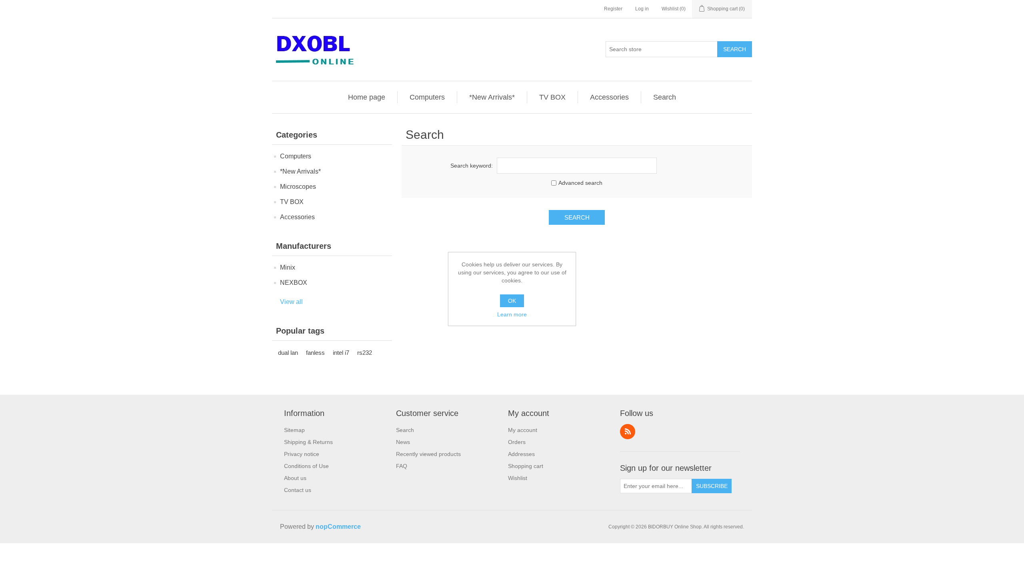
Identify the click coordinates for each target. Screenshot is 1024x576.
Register (613, 9)
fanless (315, 352)
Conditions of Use (306, 466)
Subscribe (712, 486)
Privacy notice (301, 454)
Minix (287, 267)
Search (734, 49)
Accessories (609, 97)
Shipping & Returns (308, 442)
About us (295, 478)
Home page (366, 97)
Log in (642, 9)
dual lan (288, 352)
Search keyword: (471, 165)
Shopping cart (525, 466)
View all (291, 301)
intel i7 (341, 352)
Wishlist (517, 478)
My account (522, 430)
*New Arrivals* (492, 97)
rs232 (364, 352)
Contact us (297, 490)
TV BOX (552, 97)
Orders (517, 442)
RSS (627, 431)
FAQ (401, 466)
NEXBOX (293, 282)
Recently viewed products (428, 454)
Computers (427, 97)
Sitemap (294, 430)
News (403, 442)
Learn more (512, 314)
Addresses (521, 454)
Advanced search (580, 183)
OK (512, 301)
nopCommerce (338, 526)
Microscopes (298, 186)
